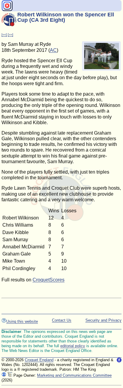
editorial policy (72, 346)
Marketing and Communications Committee (74, 375)
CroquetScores (48, 279)
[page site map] (9, 375)
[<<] (4, 34)
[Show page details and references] (3, 375)
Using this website (22, 321)
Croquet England (39, 360)
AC (53, 50)
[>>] (10, 34)
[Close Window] (7, 6)
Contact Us (61, 320)
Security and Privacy (103, 320)
